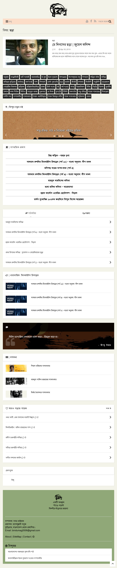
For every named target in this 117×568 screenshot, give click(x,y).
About (8, 536)
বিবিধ (89, 86)
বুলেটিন (108, 86)
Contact (27, 536)
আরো (108, 408)
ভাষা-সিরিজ (14, 91)
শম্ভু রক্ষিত (82, 91)
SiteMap (17, 536)
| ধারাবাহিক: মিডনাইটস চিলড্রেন (23, 275)
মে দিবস (50, 91)
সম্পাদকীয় (17, 96)
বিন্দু (12, 480)
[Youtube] (87, 21)
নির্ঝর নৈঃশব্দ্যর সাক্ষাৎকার (40, 392)
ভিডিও (23, 91)
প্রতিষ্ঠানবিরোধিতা (33, 86)
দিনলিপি (88, 82)
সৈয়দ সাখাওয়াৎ (70, 96)
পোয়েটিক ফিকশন (10, 86)
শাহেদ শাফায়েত (94, 91)
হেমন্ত (88, 96)
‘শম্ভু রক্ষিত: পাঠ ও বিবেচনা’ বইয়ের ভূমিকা (58, 130)
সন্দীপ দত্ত (7, 96)
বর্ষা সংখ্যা (64, 86)
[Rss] (95, 21)
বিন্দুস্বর (12, 546)
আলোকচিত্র (35, 77)
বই (58, 86)
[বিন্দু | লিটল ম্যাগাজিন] (58, 16)
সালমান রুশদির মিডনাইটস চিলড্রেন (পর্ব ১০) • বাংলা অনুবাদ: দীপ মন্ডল (59, 161)
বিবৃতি (95, 86)
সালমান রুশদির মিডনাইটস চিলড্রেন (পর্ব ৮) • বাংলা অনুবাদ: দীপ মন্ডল (56, 310)
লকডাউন (73, 91)
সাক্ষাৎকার (27, 96)
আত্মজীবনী (14, 77)
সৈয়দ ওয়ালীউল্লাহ (39, 96)
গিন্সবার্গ (42, 82)
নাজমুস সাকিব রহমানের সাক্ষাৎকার (44, 379)
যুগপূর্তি (58, 91)
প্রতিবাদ (21, 86)
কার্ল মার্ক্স (29, 82)
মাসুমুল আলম (32, 91)
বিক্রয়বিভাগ (80, 86)
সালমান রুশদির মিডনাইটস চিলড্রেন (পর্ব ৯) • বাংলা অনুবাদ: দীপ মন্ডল (59, 174)
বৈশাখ (6, 91)
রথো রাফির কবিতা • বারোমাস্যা (59, 186)
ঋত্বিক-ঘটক (94, 77)
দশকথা (80, 82)
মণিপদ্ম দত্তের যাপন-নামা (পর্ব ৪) (58, 168)
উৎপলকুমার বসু (74, 77)
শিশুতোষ (105, 91)
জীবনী (74, 82)
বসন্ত (72, 86)
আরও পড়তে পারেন (17, 408)
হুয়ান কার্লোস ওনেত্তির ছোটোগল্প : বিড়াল (59, 193)
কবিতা (103, 77)
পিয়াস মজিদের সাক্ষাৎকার (40, 366)
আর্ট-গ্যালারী (25, 77)
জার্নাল (67, 82)
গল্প (36, 82)
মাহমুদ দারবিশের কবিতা (59, 180)
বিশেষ (101, 86)
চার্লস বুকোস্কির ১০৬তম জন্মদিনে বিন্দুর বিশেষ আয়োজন (59, 199)
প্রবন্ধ (43, 86)
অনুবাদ (6, 77)
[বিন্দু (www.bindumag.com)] (58, 500)
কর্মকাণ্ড (20, 82)
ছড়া (53, 40)
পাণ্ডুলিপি (97, 82)
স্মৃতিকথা (81, 96)
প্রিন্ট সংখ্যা (51, 86)
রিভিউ (65, 91)
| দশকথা (12, 357)
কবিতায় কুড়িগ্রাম (10, 82)
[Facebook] (91, 21)
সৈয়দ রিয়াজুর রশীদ (55, 96)
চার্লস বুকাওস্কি (53, 82)
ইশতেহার (63, 77)
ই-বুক (44, 77)
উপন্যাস (85, 77)
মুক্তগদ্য (42, 91)
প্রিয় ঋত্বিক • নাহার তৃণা (58, 155)
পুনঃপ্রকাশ (105, 82)
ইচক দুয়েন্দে (53, 77)
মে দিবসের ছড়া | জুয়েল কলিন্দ (71, 44)
